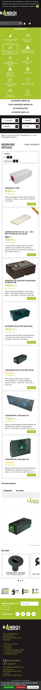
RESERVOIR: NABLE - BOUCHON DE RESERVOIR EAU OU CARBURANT (15, 573)
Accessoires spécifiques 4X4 (10, 40)
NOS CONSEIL (20, 491)
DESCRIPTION (7, 491)
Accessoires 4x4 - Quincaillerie (27, 40)
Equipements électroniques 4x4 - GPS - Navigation (10, 63)
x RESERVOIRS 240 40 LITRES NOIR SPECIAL (19, 370)
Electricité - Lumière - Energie (28, 62)
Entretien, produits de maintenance (10, 84)
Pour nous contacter (11, 644)
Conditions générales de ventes (15, 650)
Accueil (5, 135)
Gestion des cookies (11, 654)
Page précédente (32, 145)
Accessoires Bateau (20, 108)
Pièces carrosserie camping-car (20, 105)
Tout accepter (8, 687)
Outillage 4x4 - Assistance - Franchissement (10, 74)
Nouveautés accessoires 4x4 (10, 95)
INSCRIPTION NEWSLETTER (10, 603)
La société (8, 646)
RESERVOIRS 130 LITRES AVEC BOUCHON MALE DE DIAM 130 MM (20, 281)
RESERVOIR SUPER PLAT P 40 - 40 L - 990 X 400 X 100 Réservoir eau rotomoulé (19, 233)
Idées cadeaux (28, 73)
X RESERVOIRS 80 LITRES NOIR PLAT (17, 416)
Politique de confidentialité (13, 652)
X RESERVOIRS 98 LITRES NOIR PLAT (17, 459)
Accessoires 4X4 (20, 29)
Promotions (27, 95)
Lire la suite (31, 204)
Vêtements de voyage (27, 84)
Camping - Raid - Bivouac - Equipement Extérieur (28, 51)
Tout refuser (21, 687)
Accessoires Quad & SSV (20, 112)
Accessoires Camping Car (20, 101)
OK (37, 6)
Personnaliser (33, 687)
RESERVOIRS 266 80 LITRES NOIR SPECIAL (19, 326)
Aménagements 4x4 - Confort (10, 52)
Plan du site (8, 648)
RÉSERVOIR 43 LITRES (12, 188)
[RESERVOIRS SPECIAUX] (20, 524)
